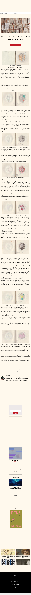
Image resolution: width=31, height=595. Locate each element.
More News (15, 471)
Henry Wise (15, 489)
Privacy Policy (15, 586)
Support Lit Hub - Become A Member (15, 587)
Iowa (17, 369)
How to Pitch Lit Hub (15, 582)
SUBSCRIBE (15, 413)
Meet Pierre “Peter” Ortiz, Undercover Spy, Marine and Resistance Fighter (23, 566)
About (15, 579)
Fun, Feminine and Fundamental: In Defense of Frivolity (23, 557)
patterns (12, 371)
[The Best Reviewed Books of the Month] (16, 519)
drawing (7, 369)
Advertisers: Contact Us (15, 584)
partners (27, 369)
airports (4, 369)
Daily (15, 460)
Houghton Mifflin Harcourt (13, 369)
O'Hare (24, 369)
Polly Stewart (16, 503)
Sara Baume (3, 48)
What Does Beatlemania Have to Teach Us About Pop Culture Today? (8, 566)
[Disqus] (15, 392)
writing (19, 371)
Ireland (21, 369)
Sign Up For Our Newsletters (15, 581)
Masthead (15, 578)
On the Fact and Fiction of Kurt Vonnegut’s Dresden (8, 557)
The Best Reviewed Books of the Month (16, 529)
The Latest (15, 546)
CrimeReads (15, 495)
